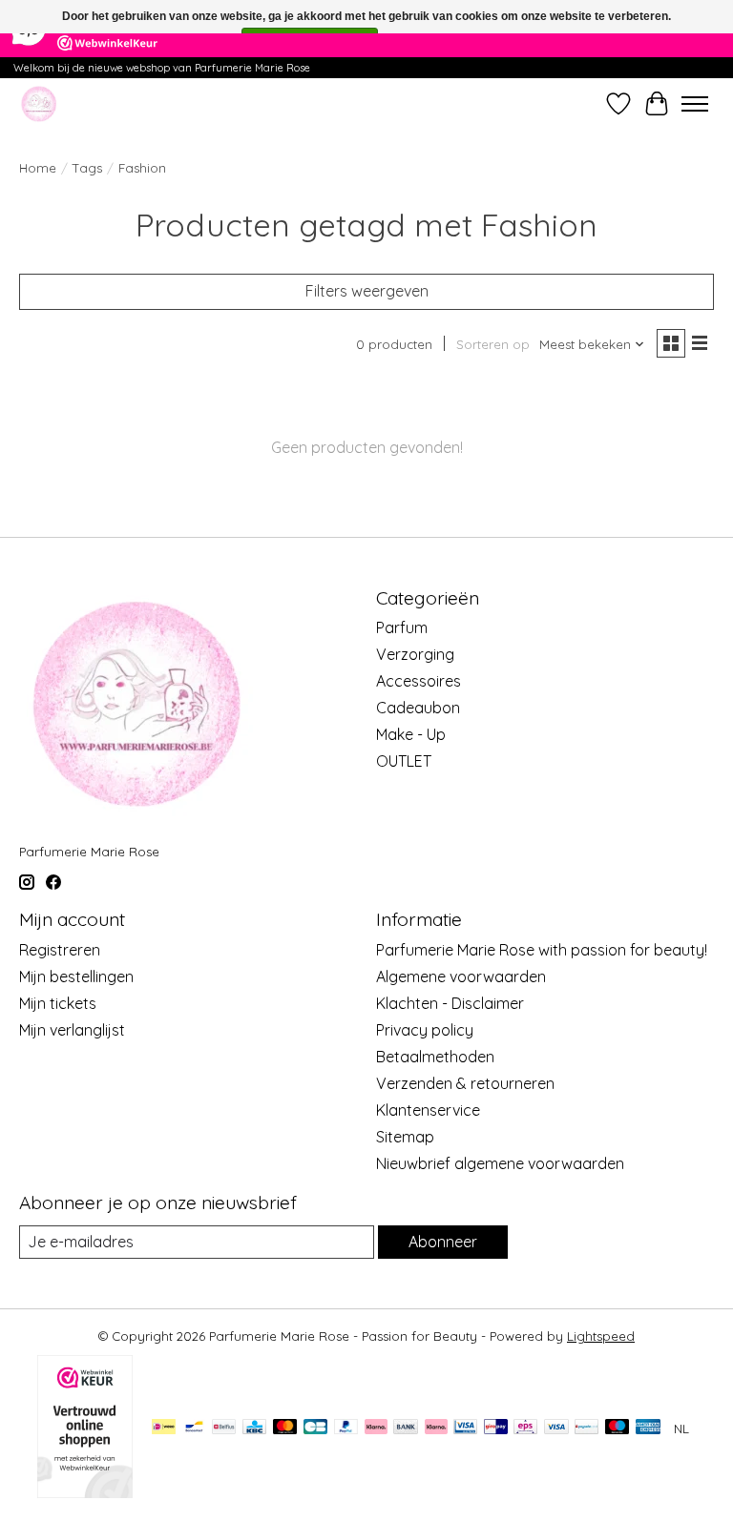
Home (37, 167)
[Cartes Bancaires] (315, 1428)
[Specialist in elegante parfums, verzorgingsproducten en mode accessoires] (38, 103)
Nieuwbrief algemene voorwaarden (500, 1163)
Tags (87, 167)
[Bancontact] (194, 1428)
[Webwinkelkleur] (85, 1492)
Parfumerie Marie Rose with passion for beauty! (541, 949)
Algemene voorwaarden (461, 976)
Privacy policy (424, 1029)
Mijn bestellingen (76, 976)
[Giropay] (496, 1428)
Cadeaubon (418, 707)
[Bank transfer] (405, 1428)
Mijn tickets (57, 1003)
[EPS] (525, 1428)
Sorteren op (493, 344)
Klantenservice (428, 1110)
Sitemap (405, 1136)
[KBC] (254, 1428)
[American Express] (648, 1428)
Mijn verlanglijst (72, 1029)
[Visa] (556, 1428)
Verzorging (415, 654)
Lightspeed (601, 1336)
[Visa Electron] (465, 1428)
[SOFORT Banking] (436, 1428)
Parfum (402, 627)
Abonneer (442, 1241)
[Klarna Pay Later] (376, 1428)
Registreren (59, 949)
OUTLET (403, 761)
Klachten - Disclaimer (450, 1003)
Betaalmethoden (435, 1056)
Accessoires (418, 680)
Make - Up (411, 734)
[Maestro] (617, 1428)
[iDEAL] (164, 1428)
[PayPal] (346, 1428)
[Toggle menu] (695, 104)
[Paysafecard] (586, 1428)
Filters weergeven (367, 290)
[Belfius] (224, 1428)
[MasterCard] (285, 1428)
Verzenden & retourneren (465, 1083)
